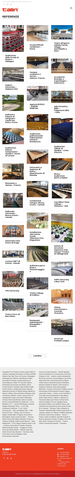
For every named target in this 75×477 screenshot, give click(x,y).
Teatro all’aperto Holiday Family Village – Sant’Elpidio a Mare (61, 47)
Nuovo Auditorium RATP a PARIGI (60, 176)
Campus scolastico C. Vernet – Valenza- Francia (37, 75)
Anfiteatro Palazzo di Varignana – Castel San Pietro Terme (11, 118)
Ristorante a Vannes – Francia (13, 184)
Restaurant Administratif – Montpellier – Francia (37, 323)
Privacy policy (61, 465)
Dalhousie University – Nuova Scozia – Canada (12, 214)
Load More (37, 356)
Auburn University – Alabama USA (11, 87)
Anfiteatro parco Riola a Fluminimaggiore (37, 269)
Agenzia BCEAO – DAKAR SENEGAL (37, 106)
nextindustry (37, 473)
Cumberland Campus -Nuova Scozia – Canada (37, 203)
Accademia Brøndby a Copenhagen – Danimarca (60, 80)
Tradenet (56, 473)
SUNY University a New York (61, 281)
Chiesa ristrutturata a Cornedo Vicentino (60, 310)
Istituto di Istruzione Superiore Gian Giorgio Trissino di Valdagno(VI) (61, 250)
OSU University (12, 291)
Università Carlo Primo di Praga (12, 242)
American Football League (61, 340)
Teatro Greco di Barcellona (12, 315)
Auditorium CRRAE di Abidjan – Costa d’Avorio (61, 149)
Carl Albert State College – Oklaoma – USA (61, 204)
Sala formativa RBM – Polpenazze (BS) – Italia (61, 109)
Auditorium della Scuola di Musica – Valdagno (12, 58)
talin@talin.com (28, 1)
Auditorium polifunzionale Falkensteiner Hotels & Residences (36, 138)
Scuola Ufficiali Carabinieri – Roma (36, 47)
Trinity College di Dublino (36, 294)
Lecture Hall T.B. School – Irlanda (13, 262)
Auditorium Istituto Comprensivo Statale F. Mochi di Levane (12, 152)
